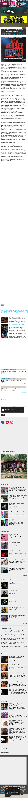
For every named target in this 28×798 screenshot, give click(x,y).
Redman (13, 309)
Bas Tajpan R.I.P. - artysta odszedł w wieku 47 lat (17, 504)
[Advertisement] (14, 353)
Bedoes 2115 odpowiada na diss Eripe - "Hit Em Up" (18, 520)
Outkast (10, 312)
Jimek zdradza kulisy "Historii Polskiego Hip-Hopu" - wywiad (16, 559)
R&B (6, 33)
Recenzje (8, 33)
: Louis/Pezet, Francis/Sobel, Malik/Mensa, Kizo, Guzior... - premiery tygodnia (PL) (14, 635)
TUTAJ (22, 101)
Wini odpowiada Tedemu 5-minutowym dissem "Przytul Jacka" (18, 496)
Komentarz (3, 399)
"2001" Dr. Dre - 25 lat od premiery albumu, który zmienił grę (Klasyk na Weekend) (17, 690)
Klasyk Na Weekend (20, 32)
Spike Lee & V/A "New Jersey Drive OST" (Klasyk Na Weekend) (12, 30)
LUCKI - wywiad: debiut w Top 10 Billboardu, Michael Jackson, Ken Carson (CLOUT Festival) (16, 713)
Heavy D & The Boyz (16, 312)
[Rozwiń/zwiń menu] (25, 12)
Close (18, 788)
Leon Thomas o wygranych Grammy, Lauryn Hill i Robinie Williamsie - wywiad (17, 729)
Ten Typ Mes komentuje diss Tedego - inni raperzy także (17, 488)
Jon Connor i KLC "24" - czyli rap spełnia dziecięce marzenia (16, 657)
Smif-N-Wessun (13, 311)
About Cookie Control (6, 789)
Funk (10, 32)
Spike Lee (3, 309)
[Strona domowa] (8, 12)
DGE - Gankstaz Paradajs (14, 542)
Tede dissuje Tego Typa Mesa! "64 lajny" (16, 512)
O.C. (2, 311)
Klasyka (3, 33)
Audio (7, 32)
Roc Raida (6, 310)
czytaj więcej (8, 796)
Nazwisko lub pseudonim (6, 396)
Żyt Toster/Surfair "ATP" (14, 534)
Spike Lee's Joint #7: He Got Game (16, 332)
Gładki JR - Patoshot (13, 567)
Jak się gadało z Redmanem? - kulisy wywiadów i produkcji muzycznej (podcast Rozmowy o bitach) (17, 737)
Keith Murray (23, 312)
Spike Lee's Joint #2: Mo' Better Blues (16, 324)
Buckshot (10, 310)
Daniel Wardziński (17, 34)
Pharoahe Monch (7, 311)
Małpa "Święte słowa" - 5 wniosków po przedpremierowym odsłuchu (17, 665)
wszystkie (25, 575)
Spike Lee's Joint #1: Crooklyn (15, 317)
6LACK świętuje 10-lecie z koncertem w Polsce (18, 591)
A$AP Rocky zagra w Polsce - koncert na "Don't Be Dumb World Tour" (17, 599)
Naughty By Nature (20, 311)
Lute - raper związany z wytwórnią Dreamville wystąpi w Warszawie (16, 608)
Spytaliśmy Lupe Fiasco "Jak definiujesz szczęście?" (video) (16, 721)
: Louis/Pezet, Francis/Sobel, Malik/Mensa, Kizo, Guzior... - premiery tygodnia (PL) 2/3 (14, 631)
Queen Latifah (8, 309)
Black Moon (15, 310)
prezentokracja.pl (5, 751)
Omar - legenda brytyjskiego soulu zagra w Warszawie (17, 616)
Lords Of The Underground (20, 309)
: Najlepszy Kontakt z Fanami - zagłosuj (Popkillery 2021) (14, 647)
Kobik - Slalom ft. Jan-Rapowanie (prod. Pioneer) (16, 551)
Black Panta (6, 312)
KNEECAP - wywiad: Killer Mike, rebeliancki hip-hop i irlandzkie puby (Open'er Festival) (17, 704)
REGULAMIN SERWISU (5, 792)
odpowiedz (24, 374)
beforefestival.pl (5, 752)
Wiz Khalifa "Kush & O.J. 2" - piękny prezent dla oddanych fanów (17, 673)
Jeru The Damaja (21, 310)
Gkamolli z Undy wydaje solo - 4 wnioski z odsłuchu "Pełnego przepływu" (16, 682)
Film (8, 32)
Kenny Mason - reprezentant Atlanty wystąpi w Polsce (17, 583)
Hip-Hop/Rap (14, 32)
